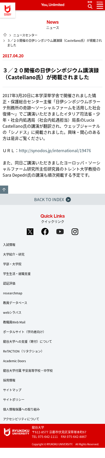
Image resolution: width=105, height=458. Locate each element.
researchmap (12, 293)
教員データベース (15, 302)
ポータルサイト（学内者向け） (24, 332)
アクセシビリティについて (21, 419)
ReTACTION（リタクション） (23, 351)
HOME (5, 34)
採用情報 (9, 380)
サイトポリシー (13, 399)
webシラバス (12, 312)
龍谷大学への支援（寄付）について (27, 341)
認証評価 (9, 283)
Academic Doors (14, 361)
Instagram (75, 232)
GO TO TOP (4, 190)
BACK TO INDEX (51, 199)
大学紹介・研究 (13, 254)
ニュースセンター (25, 35)
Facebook (45, 232)
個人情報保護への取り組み (21, 409)
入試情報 (9, 244)
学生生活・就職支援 (17, 273)
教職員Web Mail (14, 322)
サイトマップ (12, 390)
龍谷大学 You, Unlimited (7, 10)
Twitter (30, 232)
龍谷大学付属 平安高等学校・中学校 (28, 370)
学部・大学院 (12, 264)
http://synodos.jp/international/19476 (55, 150)
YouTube (60, 232)
